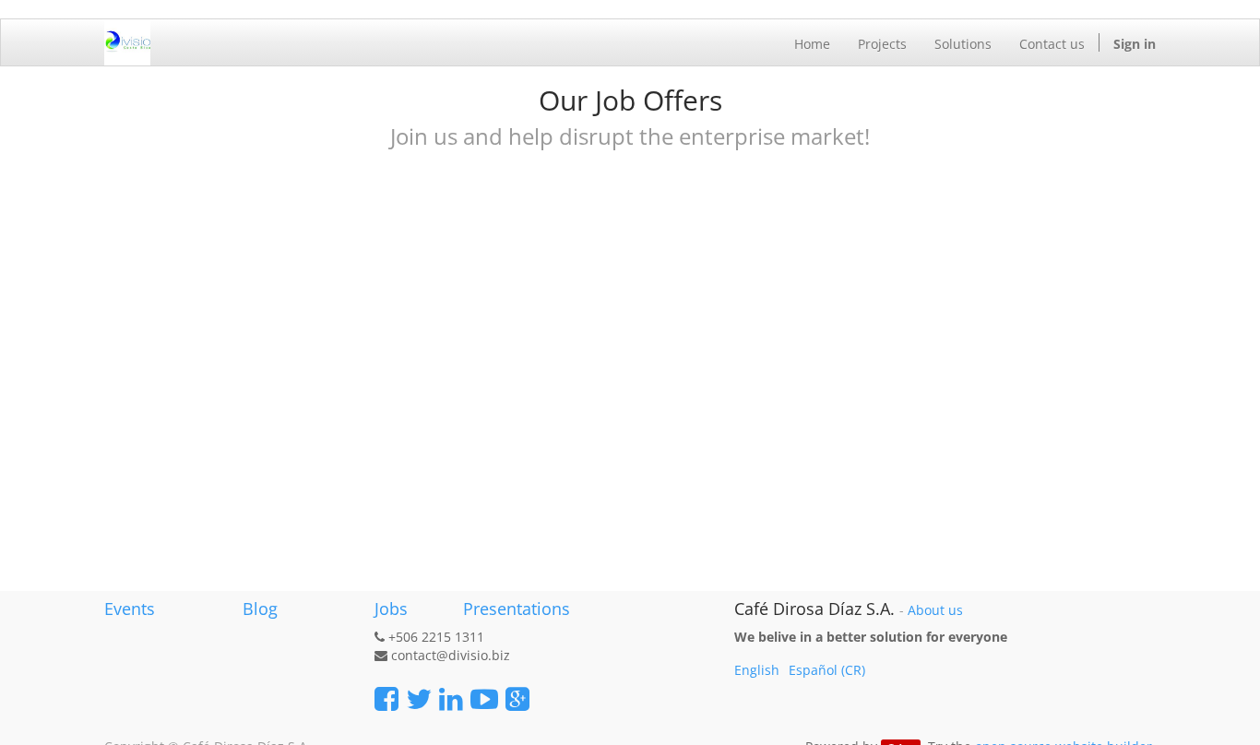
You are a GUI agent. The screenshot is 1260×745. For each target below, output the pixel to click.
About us (935, 610)
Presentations (514, 608)
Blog (260, 608)
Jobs (391, 608)
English (756, 670)
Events (129, 608)
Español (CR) (827, 670)
